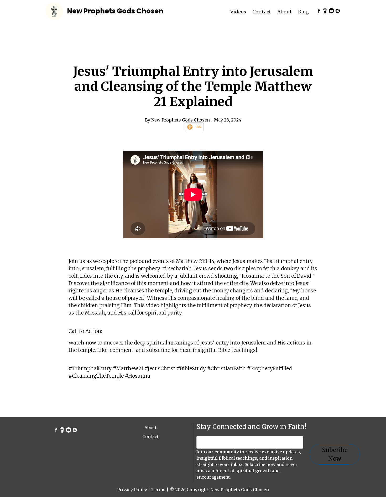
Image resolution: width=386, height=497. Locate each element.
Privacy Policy (132, 489)
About (284, 12)
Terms (158, 489)
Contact (261, 12)
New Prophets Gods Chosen (115, 11)
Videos (238, 12)
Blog (303, 12)
